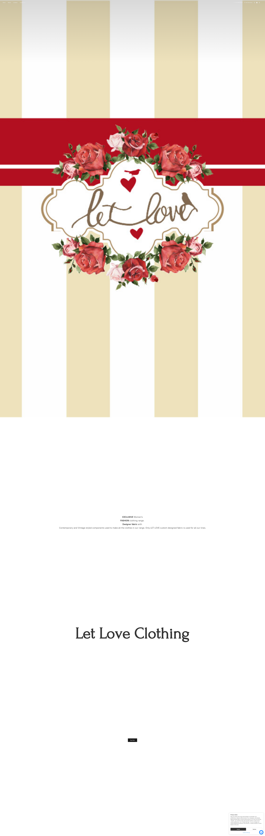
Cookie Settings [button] (246, 832)
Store (4, 2)
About (9, 2)
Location (15, 2)
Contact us (22, 2)
